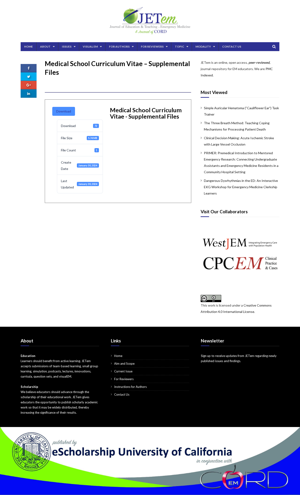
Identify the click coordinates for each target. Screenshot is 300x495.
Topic (179, 46)
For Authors (119, 46)
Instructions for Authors (130, 387)
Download (63, 111)
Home (28, 46)
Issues (66, 46)
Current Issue (123, 371)
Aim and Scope (124, 363)
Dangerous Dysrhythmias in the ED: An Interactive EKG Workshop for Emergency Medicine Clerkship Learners (241, 187)
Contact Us (231, 46)
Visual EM (90, 46)
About (45, 46)
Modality (203, 46)
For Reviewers (152, 46)
